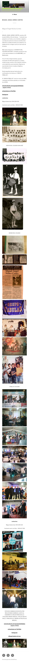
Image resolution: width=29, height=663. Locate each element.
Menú (15, 14)
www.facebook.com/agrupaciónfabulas (12, 85)
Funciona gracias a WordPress (9, 659)
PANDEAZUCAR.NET (12, 9)
